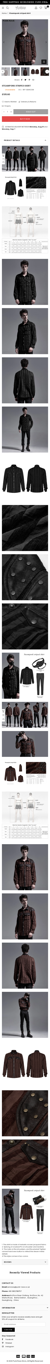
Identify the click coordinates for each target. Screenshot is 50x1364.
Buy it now (25, 119)
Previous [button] (4, 42)
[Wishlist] (40, 8)
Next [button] (46, 42)
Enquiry (7, 106)
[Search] (7, 8)
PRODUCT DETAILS (12, 140)
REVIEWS (7, 1262)
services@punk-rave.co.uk (18, 1287)
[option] (25, 42)
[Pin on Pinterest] (29, 80)
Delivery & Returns (28, 102)
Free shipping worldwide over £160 (25, 2)
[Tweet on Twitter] (25, 80)
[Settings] (36, 8)
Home (4, 13)
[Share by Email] (33, 80)
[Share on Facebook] (22, 80)
